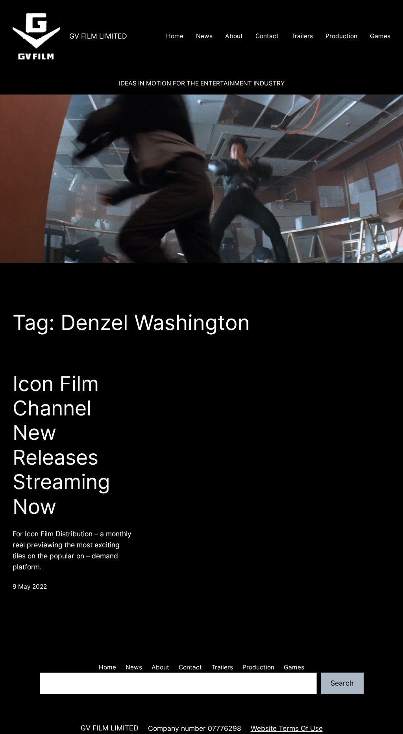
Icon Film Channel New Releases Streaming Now (61, 445)
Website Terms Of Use (287, 728)
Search (342, 683)
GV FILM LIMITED (98, 36)
